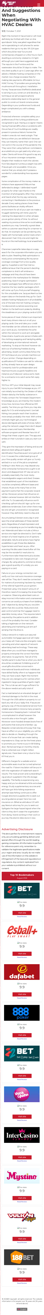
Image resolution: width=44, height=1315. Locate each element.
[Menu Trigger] (39, 5)
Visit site (22, 913)
